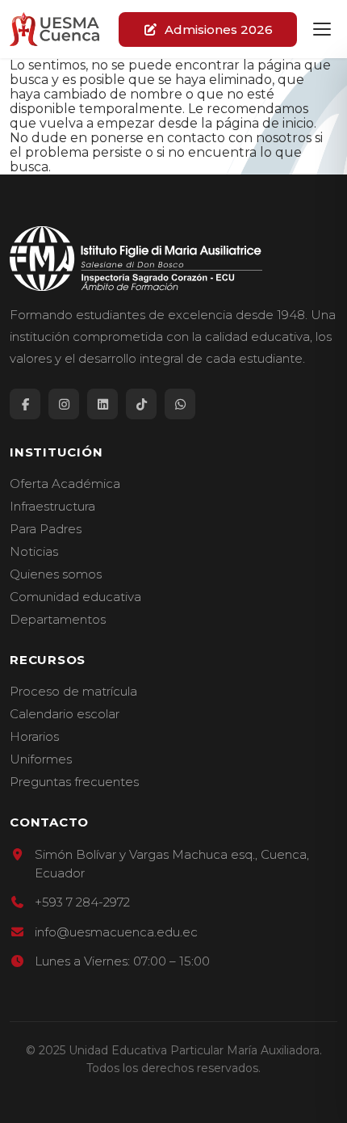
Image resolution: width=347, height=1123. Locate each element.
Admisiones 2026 (219, 29)
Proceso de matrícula (73, 691)
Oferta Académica (65, 484)
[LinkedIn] (102, 404)
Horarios (34, 737)
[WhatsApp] (180, 404)
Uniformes (41, 759)
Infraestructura (52, 506)
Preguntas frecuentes (74, 782)
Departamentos (58, 619)
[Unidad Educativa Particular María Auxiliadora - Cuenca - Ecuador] (54, 29)
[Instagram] (63, 404)
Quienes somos (56, 574)
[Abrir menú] (322, 29)
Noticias (34, 552)
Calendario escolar (64, 714)
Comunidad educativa (75, 597)
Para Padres (46, 529)
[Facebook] (25, 404)
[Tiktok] (141, 404)
